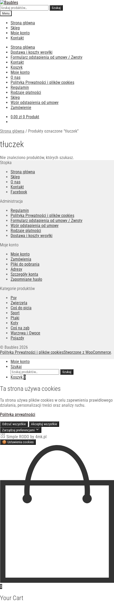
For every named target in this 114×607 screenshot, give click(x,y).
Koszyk (17, 67)
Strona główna (23, 22)
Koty (14, 322)
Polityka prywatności (17, 414)
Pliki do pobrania (25, 264)
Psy (14, 297)
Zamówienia (21, 259)
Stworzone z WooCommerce (87, 352)
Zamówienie (21, 107)
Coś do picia (21, 307)
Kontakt (17, 37)
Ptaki (15, 317)
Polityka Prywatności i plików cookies (42, 82)
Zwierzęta (19, 302)
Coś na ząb (20, 327)
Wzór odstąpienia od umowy (35, 102)
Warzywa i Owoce (25, 333)
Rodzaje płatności (26, 92)
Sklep (15, 27)
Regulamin (20, 87)
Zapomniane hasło (26, 279)
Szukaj (56, 8)
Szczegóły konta (24, 274)
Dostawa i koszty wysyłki (31, 52)
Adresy (16, 269)
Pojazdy (17, 338)
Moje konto (20, 32)
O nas (15, 77)
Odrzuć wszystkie (14, 424)
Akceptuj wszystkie (44, 424)
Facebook (19, 191)
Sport (15, 312)
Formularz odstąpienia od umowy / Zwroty (46, 57)
